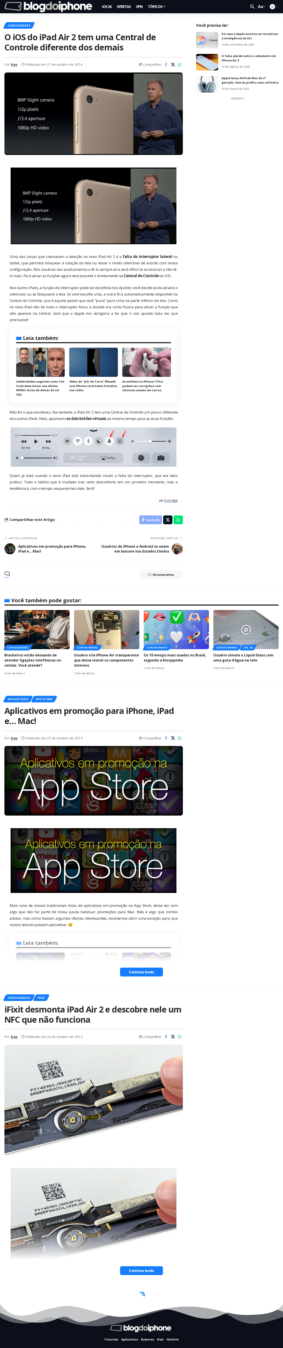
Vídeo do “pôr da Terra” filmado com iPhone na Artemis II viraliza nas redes (93, 385)
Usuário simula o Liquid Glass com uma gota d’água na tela (243, 658)
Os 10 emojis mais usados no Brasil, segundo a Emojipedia (175, 658)
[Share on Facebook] (166, 64)
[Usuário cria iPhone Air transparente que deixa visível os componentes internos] (106, 629)
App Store (44, 699)
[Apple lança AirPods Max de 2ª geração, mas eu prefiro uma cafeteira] (207, 84)
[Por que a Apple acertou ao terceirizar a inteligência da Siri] (207, 40)
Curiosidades (19, 25)
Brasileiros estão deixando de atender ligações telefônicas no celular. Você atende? (32, 660)
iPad (41, 998)
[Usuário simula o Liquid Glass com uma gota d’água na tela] (246, 629)
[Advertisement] (237, 168)
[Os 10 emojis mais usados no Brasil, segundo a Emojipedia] (176, 629)
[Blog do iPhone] (49, 6)
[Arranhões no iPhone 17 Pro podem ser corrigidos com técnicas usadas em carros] (146, 362)
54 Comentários (163, 575)
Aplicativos (18, 699)
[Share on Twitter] (173, 64)
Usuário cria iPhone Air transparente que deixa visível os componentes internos (106, 660)
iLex (14, 64)
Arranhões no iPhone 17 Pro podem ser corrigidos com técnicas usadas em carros (142, 385)
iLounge (171, 500)
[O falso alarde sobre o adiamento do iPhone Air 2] (207, 62)
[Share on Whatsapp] (180, 64)
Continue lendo (141, 972)
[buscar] (252, 6)
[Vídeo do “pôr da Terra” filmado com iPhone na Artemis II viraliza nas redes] (93, 362)
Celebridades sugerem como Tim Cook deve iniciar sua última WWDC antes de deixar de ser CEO (40, 388)
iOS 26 (248, 647)
